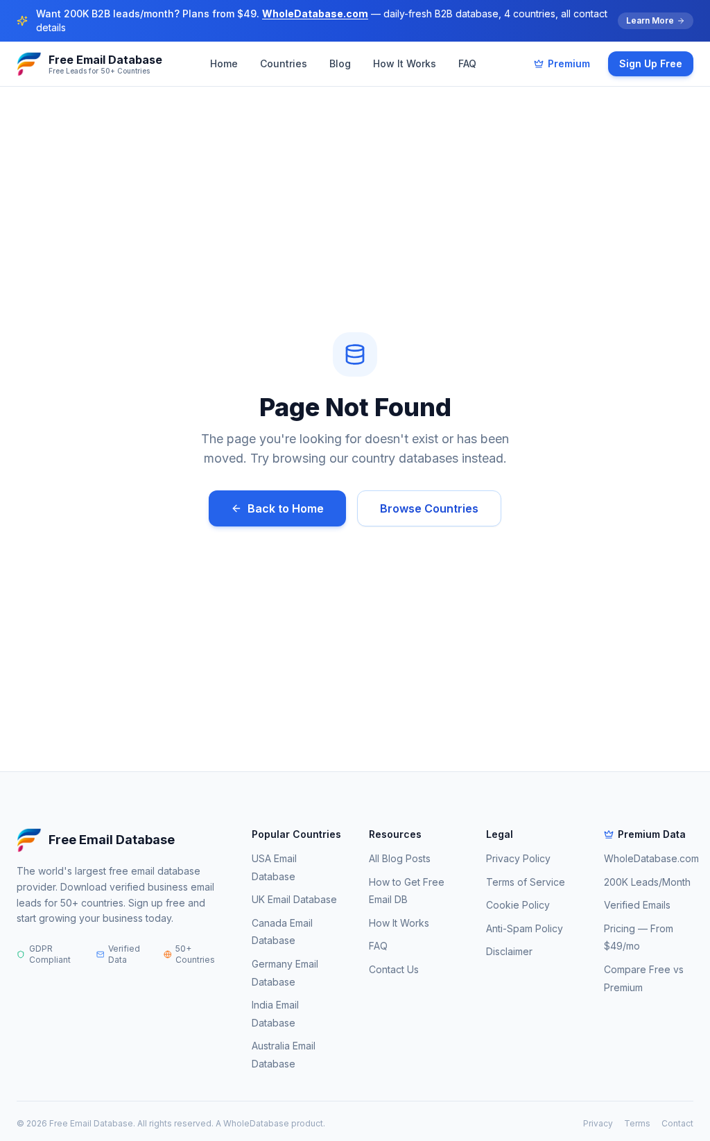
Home (224, 63)
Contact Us (394, 969)
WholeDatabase (256, 1123)
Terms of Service (525, 882)
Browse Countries (429, 508)
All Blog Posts (400, 858)
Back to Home (286, 508)
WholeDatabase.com (315, 13)
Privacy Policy (518, 858)
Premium (569, 63)
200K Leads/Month (647, 882)
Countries (283, 63)
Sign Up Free (650, 63)
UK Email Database (294, 899)
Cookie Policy (518, 905)
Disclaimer (509, 951)
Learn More (650, 20)
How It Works (404, 63)
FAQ (467, 63)
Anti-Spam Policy (524, 928)
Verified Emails (637, 905)
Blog (340, 63)
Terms (637, 1123)
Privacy (598, 1123)
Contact (677, 1123)
